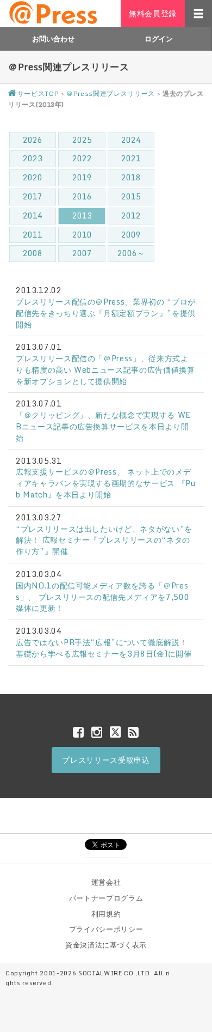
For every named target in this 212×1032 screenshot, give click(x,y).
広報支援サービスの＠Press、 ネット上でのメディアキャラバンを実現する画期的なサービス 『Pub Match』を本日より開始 (106, 483)
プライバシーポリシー (106, 929)
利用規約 (106, 914)
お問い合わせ (53, 39)
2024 (131, 139)
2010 (82, 234)
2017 (32, 196)
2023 (32, 158)
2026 (32, 139)
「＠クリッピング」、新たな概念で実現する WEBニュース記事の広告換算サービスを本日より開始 (103, 426)
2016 (82, 196)
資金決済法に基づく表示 (106, 945)
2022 (82, 158)
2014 (32, 215)
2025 (82, 139)
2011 (32, 234)
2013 (82, 215)
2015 (131, 196)
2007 (82, 253)
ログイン (159, 39)
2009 (131, 234)
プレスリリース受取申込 (105, 760)
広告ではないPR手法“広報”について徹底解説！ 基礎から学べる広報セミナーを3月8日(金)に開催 (104, 648)
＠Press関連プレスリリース (110, 93)
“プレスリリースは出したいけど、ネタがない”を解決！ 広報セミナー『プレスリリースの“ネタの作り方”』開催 (104, 540)
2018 (131, 177)
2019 (82, 177)
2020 (32, 177)
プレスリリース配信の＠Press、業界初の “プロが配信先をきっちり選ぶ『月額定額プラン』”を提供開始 (106, 313)
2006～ (131, 253)
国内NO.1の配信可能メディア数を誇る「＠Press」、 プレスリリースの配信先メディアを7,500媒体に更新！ (102, 597)
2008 (32, 253)
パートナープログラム (106, 898)
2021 (131, 158)
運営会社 (106, 882)
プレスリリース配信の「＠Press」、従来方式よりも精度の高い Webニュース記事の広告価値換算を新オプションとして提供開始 (105, 369)
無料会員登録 (153, 13)
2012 (131, 215)
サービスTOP (38, 93)
